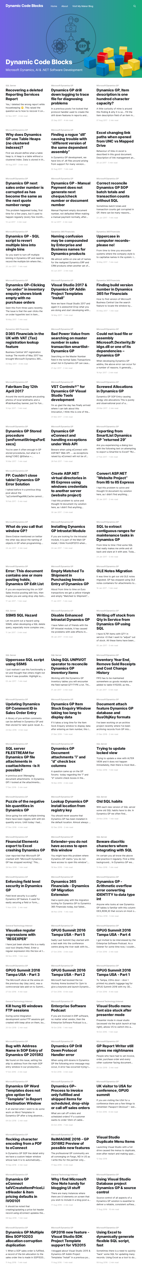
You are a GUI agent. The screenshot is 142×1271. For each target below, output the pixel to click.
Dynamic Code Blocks (24, 5)
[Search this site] (134, 6)
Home (54, 6)
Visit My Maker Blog (82, 6)
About (64, 6)
